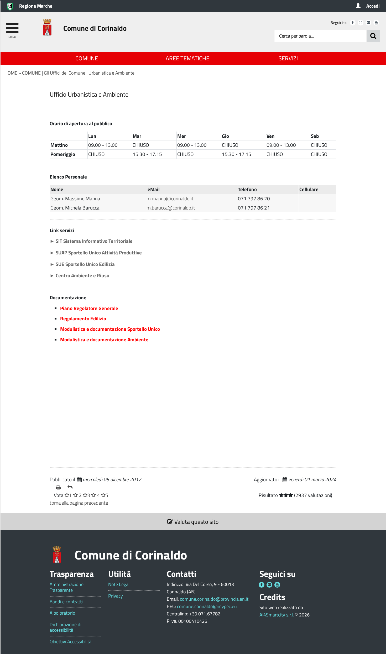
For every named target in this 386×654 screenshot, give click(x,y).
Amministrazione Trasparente (67, 587)
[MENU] (12, 25)
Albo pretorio (62, 613)
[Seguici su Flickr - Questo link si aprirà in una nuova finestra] (368, 22)
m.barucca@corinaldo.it (171, 207)
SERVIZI (288, 58)
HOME (10, 72)
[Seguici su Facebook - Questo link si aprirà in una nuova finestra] (353, 22)
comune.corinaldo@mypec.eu (207, 606)
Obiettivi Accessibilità (70, 642)
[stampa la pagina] (59, 487)
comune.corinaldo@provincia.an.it (214, 599)
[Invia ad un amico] (71, 487)
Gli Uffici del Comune (64, 72)
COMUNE (86, 58)
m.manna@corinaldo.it (170, 198)
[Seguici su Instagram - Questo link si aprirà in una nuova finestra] (360, 22)
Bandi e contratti (66, 602)
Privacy (115, 596)
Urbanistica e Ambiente (111, 72)
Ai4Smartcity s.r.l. (276, 614)
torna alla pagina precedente (79, 502)
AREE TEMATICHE (187, 58)
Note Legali (119, 584)
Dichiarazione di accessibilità (65, 627)
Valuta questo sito (196, 521)
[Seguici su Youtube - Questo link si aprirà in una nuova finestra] (376, 22)
